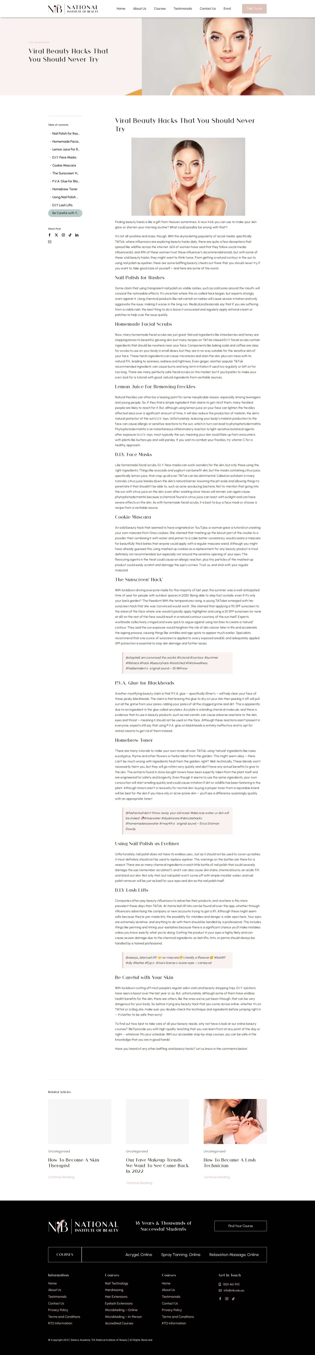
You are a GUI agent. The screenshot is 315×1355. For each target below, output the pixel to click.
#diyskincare (170, 818)
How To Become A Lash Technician (230, 1163)
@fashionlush (135, 813)
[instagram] (63, 235)
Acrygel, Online (101, 1254)
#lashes (138, 963)
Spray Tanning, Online (143, 1254)
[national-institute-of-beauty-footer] (83, 1220)
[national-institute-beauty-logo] (73, 5)
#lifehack (132, 663)
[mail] (49, 241)
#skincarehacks (191, 818)
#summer (211, 657)
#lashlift (219, 957)
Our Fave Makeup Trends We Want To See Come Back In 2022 (157, 1165)
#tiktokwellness (196, 663)
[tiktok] (70, 235)
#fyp (148, 963)
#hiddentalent (136, 668)
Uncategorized (38, 42)
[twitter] (56, 235)
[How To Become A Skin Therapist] (79, 1121)
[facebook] (49, 235)
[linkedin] (76, 235)
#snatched (177, 663)
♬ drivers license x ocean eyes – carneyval (182, 963)
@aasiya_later (136, 957)
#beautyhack (159, 663)
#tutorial (183, 657)
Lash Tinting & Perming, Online (257, 1254)
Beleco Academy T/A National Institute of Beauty (99, 1339)
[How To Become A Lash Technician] (235, 1101)
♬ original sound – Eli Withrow (167, 668)
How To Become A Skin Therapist (73, 1163)
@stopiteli (132, 657)
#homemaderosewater (142, 823)
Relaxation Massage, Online (196, 1254)
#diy (129, 963)
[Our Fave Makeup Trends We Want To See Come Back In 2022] (157, 1121)
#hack (144, 663)
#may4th (166, 823)
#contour (197, 657)
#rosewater (152, 818)
